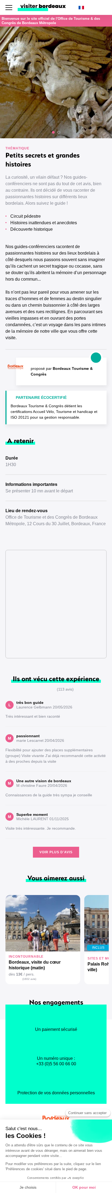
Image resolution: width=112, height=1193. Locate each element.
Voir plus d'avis (55, 852)
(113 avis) (65, 689)
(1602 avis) (29, 978)
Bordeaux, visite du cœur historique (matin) (35, 965)
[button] (53, 132)
